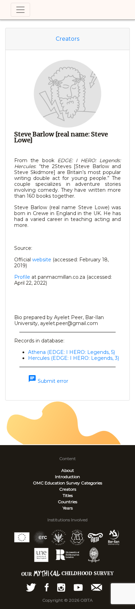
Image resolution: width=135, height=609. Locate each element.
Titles (68, 495)
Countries (67, 501)
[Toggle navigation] (20, 10)
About (67, 470)
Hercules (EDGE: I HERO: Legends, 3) (73, 358)
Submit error (48, 381)
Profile (22, 277)
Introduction (67, 476)
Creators (67, 38)
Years (68, 508)
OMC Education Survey (56, 482)
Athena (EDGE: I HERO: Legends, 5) (71, 352)
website (41, 259)
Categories (91, 482)
